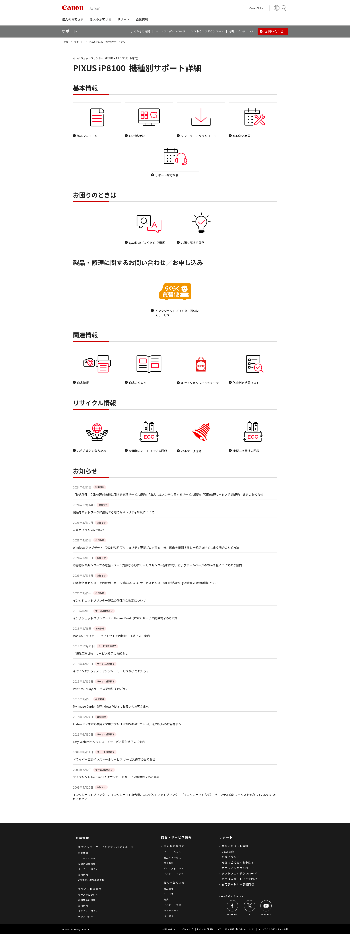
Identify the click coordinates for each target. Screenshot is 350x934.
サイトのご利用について (209, 929)
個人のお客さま (174, 882)
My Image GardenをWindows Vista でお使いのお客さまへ (111, 706)
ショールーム (171, 910)
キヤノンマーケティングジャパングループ (106, 847)
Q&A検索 (228, 851)
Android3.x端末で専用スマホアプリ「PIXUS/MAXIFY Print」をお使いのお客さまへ (127, 724)
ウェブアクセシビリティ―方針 (273, 929)
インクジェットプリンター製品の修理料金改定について (109, 600)
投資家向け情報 (87, 863)
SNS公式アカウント (231, 896)
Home (65, 41)
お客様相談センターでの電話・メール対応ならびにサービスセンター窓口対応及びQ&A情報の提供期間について (146, 583)
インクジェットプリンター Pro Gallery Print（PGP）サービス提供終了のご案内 (125, 618)
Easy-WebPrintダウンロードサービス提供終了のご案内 (109, 741)
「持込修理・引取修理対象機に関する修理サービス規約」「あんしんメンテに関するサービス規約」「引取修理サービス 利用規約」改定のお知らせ (168, 494)
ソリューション (172, 852)
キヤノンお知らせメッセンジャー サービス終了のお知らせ (111, 671)
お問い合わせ (230, 857)
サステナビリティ (88, 869)
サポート (78, 41)
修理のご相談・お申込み (238, 862)
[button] (73, 19)
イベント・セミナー (175, 873)
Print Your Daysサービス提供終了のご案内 (101, 688)
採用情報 (83, 874)
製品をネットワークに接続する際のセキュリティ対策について (113, 512)
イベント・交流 (172, 904)
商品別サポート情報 (235, 846)
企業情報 (83, 852)
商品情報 (169, 888)
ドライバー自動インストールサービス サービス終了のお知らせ (114, 759)
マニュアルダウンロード (238, 868)
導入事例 (169, 862)
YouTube (266, 914)
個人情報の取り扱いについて (239, 929)
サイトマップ (186, 929)
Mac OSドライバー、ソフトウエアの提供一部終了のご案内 (111, 636)
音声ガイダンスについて (89, 530)
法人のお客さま (174, 846)
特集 (166, 899)
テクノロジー (85, 916)
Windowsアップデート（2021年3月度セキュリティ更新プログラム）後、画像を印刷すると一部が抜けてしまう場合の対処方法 (156, 547)
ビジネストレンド (174, 868)
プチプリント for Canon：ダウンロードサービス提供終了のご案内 (116, 777)
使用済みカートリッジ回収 (239, 879)
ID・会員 (169, 915)
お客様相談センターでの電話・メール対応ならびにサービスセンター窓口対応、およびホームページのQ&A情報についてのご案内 (157, 565)
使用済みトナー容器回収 (238, 884)
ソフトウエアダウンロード (239, 873)
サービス (169, 893)
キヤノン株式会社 (90, 889)
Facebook (232, 914)
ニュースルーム (87, 858)
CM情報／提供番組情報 (91, 880)
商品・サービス (172, 857)
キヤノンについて (88, 894)
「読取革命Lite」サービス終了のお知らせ (100, 653)
